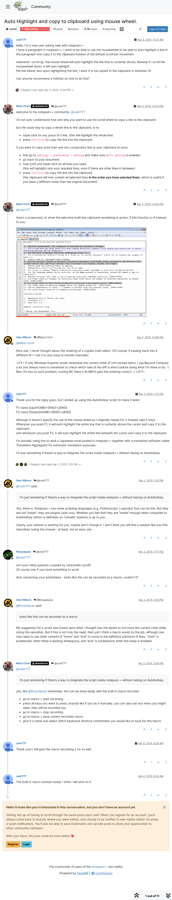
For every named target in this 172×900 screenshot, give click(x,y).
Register (13, 844)
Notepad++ (100, 866)
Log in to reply (157, 29)
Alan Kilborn (23, 337)
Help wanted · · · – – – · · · (36, 29)
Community (41, 6)
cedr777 (21, 39)
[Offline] (9, 42)
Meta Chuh (23, 106)
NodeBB (82, 873)
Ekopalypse (23, 551)
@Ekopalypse (44, 599)
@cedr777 (60, 106)
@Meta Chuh (44, 337)
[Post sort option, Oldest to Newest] (140, 29)
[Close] (164, 807)
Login (26, 844)
